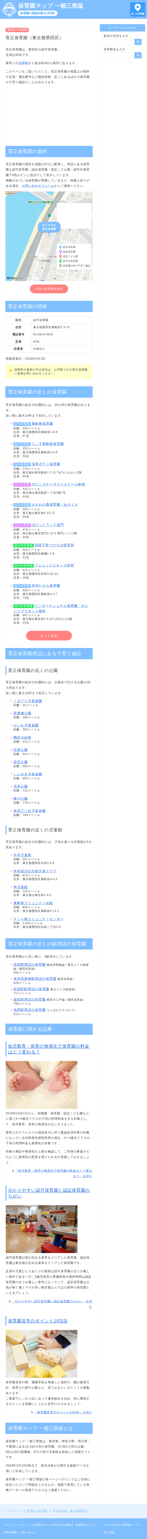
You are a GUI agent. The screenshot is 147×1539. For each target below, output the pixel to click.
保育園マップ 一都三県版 (50, 6)
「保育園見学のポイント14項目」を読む (63, 1412)
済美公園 (20, 786)
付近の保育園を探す (49, 288)
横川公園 (20, 798)
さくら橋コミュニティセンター (38, 919)
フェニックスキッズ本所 (54, 565)
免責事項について (86, 1524)
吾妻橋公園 (22, 713)
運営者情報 (10, 1532)
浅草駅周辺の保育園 (29, 965)
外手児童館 (22, 855)
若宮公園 (20, 762)
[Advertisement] (49, 113)
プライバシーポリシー (17, 1524)
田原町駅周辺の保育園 (31, 989)
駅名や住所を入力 (116, 35)
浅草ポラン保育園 (46, 464)
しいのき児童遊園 (27, 774)
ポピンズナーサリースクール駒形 (58, 484)
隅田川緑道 (22, 737)
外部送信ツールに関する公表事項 (53, 1524)
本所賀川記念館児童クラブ (34, 871)
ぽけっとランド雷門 (48, 525)
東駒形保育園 (42, 424)
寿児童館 (20, 887)
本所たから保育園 (46, 586)
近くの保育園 (137, 14)
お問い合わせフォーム (38, 186)
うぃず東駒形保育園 (48, 444)
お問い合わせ (27, 1532)
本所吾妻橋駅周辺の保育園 (34, 979)
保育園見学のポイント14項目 (38, 1320)
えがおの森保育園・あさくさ (55, 504)
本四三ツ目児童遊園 (29, 811)
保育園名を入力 (114, 49)
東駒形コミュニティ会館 (33, 903)
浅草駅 (23, 63)
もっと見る (49, 635)
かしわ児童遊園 (26, 725)
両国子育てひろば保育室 (54, 545)
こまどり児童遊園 (27, 701)
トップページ (12, 1511)
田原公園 (20, 750)
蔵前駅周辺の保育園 (29, 999)
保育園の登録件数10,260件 (37, 13)
